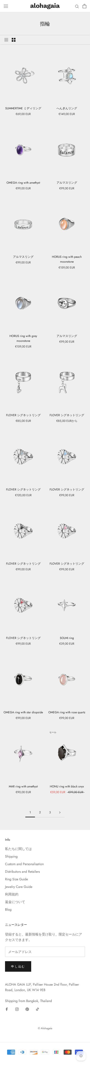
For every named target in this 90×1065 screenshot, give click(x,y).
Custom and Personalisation (24, 864)
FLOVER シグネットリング (23, 415)
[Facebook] (6, 1009)
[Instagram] (17, 1009)
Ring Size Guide (16, 879)
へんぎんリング (67, 108)
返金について (15, 901)
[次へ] (60, 812)
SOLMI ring (67, 638)
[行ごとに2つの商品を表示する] (13, 40)
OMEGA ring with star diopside (23, 712)
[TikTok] (37, 1009)
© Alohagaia (45, 1028)
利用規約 (11, 894)
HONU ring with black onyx (67, 786)
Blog (8, 909)
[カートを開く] (84, 6)
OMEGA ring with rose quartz (66, 712)
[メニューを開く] (6, 6)
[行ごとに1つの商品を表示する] (6, 40)
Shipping (11, 856)
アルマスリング (67, 182)
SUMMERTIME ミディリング (23, 108)
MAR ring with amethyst (23, 786)
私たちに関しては (18, 848)
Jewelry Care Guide (18, 886)
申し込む (18, 966)
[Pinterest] (27, 1009)
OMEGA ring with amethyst (23, 182)
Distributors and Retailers (22, 871)
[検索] (77, 6)
